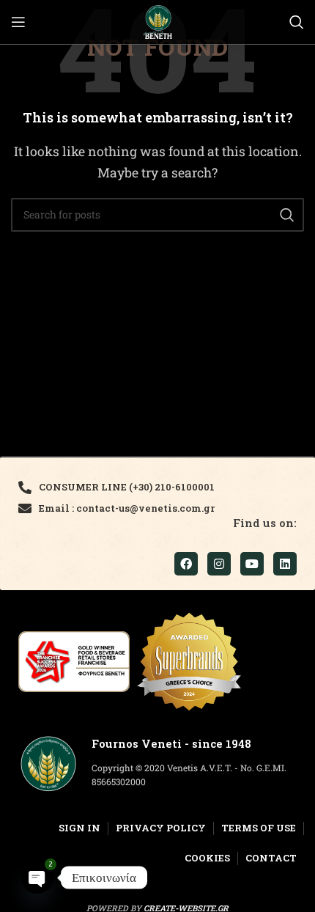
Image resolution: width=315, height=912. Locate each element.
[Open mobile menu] (18, 22)
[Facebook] (186, 563)
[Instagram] (219, 563)
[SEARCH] (287, 215)
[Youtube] (252, 563)
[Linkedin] (285, 563)
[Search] (296, 22)
